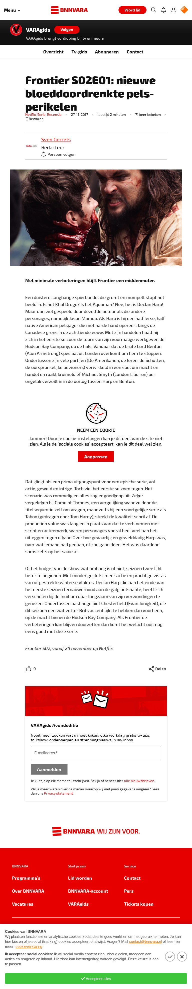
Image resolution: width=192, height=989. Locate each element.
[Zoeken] (153, 10)
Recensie (54, 114)
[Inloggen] (173, 10)
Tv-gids (79, 51)
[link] (31, 146)
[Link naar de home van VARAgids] (16, 30)
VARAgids (38, 30)
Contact (135, 51)
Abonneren (107, 51)
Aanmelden (49, 769)
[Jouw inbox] (163, 10)
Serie (42, 114)
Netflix (31, 114)
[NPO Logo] (184, 10)
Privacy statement (58, 793)
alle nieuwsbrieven (139, 781)
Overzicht (53, 51)
